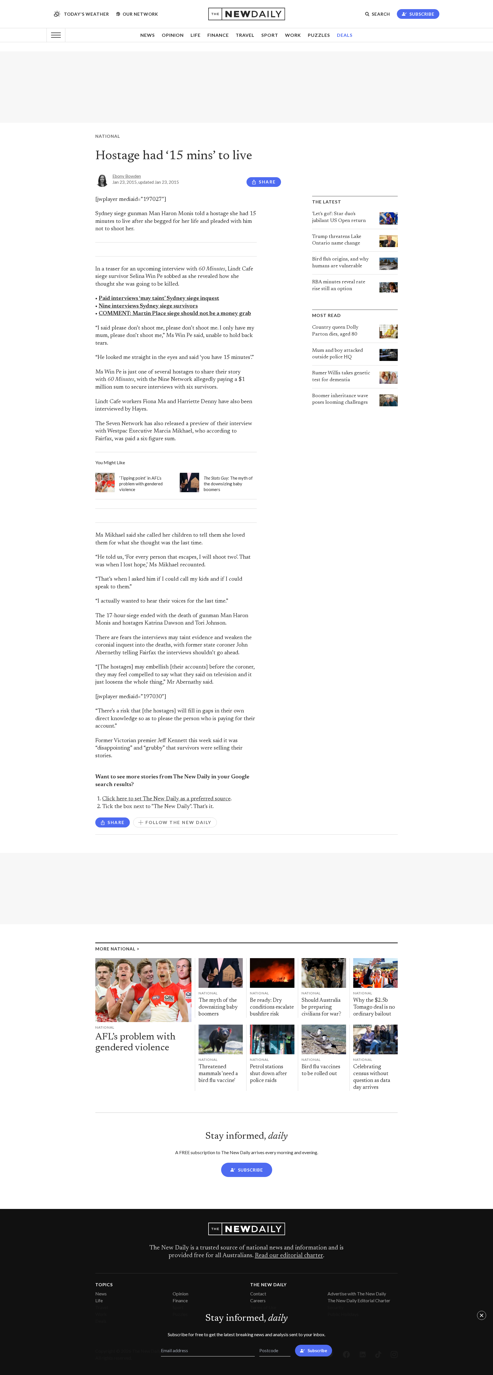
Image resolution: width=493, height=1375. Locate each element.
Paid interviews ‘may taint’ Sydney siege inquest (159, 298)
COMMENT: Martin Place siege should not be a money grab (175, 313)
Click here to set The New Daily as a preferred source (166, 799)
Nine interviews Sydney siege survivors (148, 306)
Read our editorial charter (289, 1256)
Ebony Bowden (126, 176)
